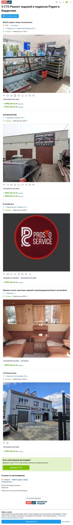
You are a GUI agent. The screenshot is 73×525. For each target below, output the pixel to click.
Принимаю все (31, 522)
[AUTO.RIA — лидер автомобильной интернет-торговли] (6, 2)
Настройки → (67, 522)
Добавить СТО (16, 468)
